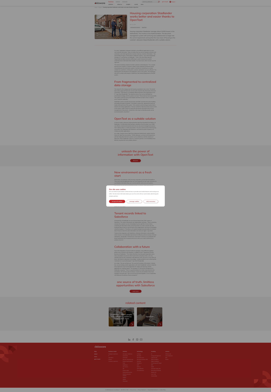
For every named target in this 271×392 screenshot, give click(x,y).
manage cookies (134, 201)
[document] (135, 196)
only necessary (150, 201)
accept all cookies (117, 201)
